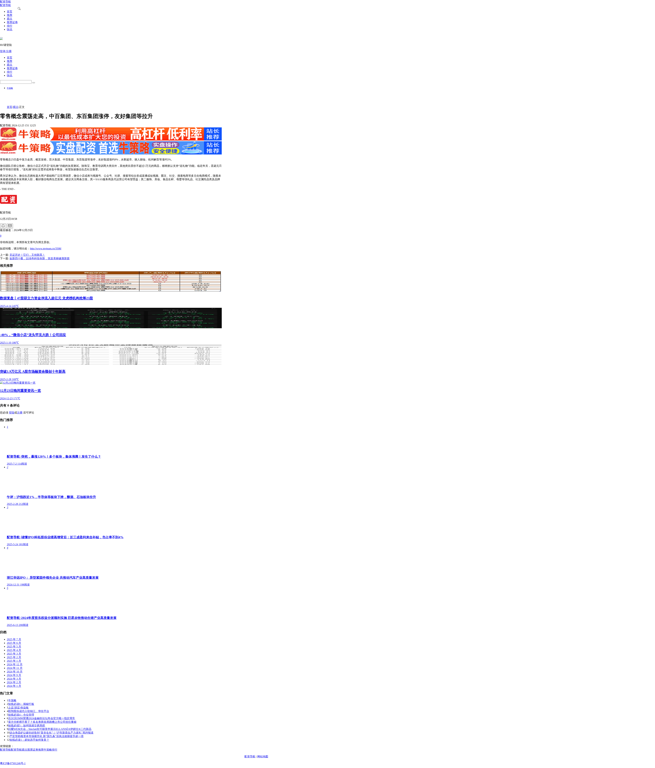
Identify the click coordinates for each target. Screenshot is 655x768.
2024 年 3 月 (14, 678)
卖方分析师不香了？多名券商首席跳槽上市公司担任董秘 (42, 721)
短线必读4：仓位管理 (21, 714)
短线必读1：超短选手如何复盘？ (29, 739)
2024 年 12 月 (15, 664)
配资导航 (249, 756)
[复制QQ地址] (3, 226)
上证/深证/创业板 (18, 707)
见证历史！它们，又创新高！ (27, 254)
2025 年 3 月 (14, 653)
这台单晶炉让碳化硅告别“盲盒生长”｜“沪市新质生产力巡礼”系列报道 (51, 732)
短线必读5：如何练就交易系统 (26, 725)
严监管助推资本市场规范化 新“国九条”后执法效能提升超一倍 (47, 736)
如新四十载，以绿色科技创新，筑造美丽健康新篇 (40, 258)
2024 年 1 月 (14, 685)
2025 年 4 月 (14, 650)
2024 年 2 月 (14, 682)
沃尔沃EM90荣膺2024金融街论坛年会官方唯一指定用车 (41, 718)
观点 (15, 107)
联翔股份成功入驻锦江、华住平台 (28, 711)
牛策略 (10, 88)
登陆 (11, 412)
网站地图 (262, 756)
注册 (20, 412)
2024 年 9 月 (14, 675)
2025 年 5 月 (14, 646)
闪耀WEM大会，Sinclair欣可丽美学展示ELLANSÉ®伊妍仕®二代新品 (49, 729)
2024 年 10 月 (15, 671)
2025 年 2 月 (14, 657)
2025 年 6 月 (14, 642)
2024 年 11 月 (15, 668)
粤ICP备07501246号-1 (13, 763)
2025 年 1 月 (14, 660)
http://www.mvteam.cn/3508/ (45, 248)
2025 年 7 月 (14, 639)
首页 (9, 107)
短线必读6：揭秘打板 (21, 704)
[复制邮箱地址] (10, 226)
